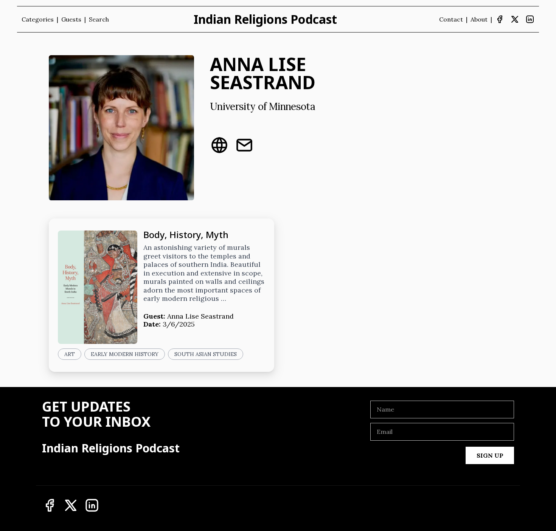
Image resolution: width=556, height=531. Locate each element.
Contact (451, 19)
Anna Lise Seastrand (200, 316)
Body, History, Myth (185, 234)
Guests (71, 19)
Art (69, 354)
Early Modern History (124, 354)
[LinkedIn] (529, 19)
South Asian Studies (205, 354)
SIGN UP (490, 455)
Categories (38, 19)
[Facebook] (499, 19)
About (479, 19)
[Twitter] (514, 19)
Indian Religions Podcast (265, 19)
